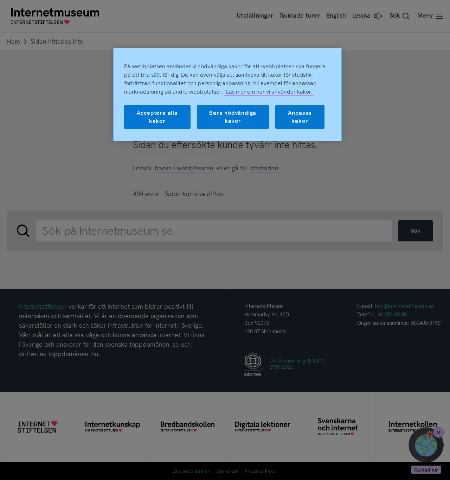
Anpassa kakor (300, 116)
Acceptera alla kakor (157, 116)
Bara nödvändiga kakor (232, 116)
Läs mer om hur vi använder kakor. (269, 91)
